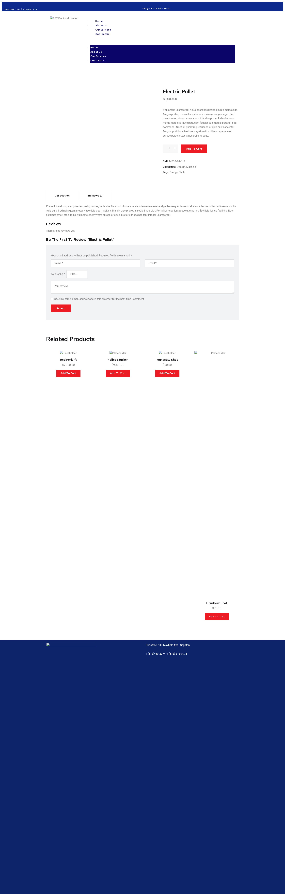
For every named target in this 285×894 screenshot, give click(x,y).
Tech (182, 172)
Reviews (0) (95, 195)
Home (94, 47)
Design (181, 166)
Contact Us (102, 34)
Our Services (98, 56)
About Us (96, 52)
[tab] (62, 195)
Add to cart (194, 148)
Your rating (58, 274)
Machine (191, 166)
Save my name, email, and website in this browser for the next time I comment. (99, 299)
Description (62, 195)
